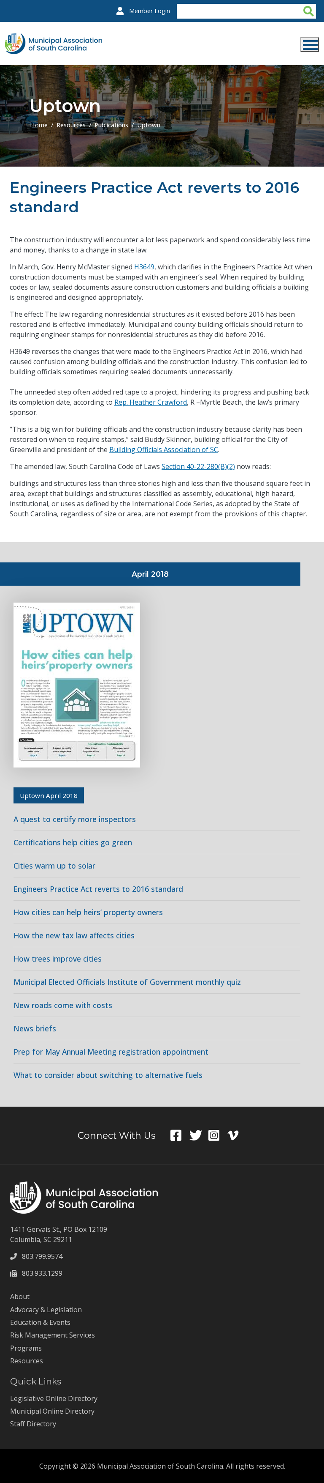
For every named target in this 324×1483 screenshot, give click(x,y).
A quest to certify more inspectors (75, 819)
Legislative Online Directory (53, 1398)
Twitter (198, 1135)
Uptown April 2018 (49, 795)
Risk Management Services (52, 1335)
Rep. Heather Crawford (150, 402)
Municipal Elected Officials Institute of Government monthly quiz (127, 982)
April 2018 (150, 574)
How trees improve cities (58, 959)
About (20, 1296)
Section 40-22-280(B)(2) (198, 466)
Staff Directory (33, 1423)
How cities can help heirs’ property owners (88, 912)
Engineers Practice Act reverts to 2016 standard (98, 889)
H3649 (144, 266)
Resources (71, 125)
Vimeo (236, 1135)
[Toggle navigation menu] (309, 44)
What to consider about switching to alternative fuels (108, 1075)
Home (39, 125)
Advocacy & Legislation (46, 1309)
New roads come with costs (63, 1005)
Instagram (217, 1135)
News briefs (35, 1028)
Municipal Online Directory (52, 1411)
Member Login (149, 11)
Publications (111, 125)
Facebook (179, 1135)
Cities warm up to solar (54, 866)
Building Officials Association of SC (163, 449)
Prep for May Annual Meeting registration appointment (111, 1052)
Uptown (148, 125)
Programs (26, 1348)
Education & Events (40, 1322)
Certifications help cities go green (73, 842)
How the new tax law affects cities (74, 935)
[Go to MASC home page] (53, 38)
